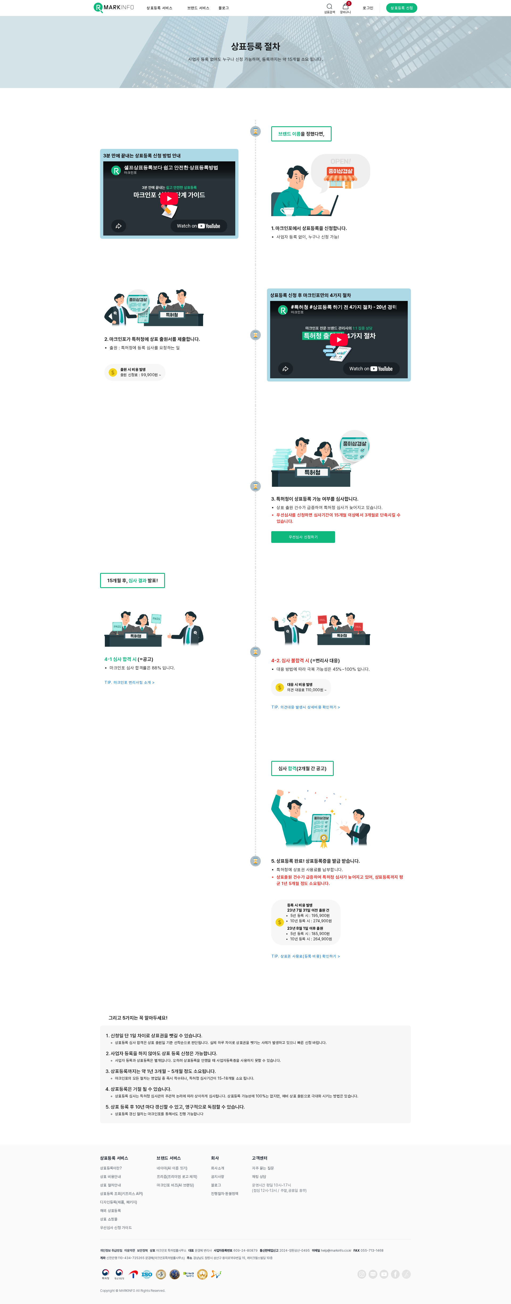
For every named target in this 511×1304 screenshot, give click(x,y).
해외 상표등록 (110, 1211)
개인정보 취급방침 (111, 1250)
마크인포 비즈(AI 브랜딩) (175, 1185)
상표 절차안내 (110, 1185)
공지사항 (217, 1177)
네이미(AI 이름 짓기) (172, 1168)
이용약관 (129, 1250)
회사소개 (217, 1168)
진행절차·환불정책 (224, 1194)
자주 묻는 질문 (263, 1168)
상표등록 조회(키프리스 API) (121, 1194)
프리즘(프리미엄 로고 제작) (177, 1177)
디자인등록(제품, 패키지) (118, 1202)
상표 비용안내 (110, 1177)
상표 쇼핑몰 (109, 1219)
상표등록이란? (111, 1168)
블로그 (216, 1185)
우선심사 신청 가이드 (116, 1228)
